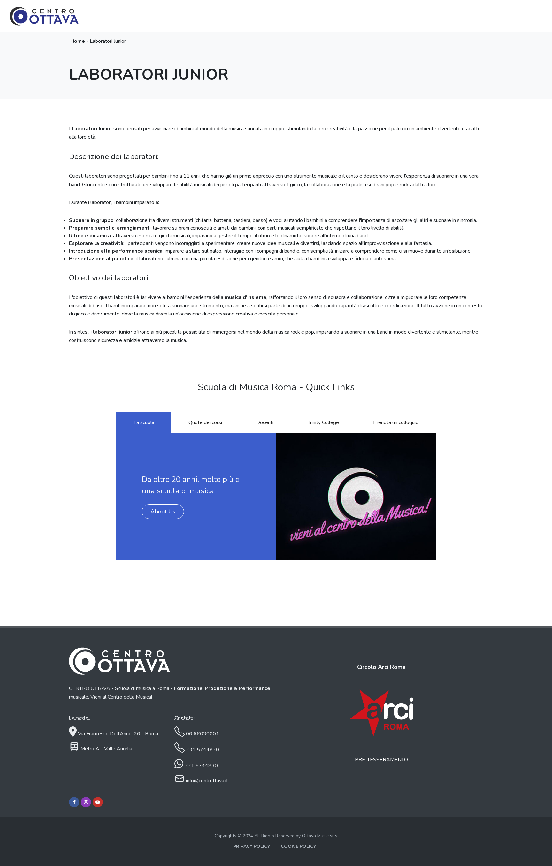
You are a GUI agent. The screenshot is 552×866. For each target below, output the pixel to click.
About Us (162, 511)
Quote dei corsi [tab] (205, 422)
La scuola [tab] (144, 422)
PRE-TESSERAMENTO (381, 759)
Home (77, 41)
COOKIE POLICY (298, 846)
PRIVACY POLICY (251, 846)
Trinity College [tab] (323, 422)
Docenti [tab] (264, 422)
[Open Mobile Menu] (537, 16)
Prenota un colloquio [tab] (395, 422)
